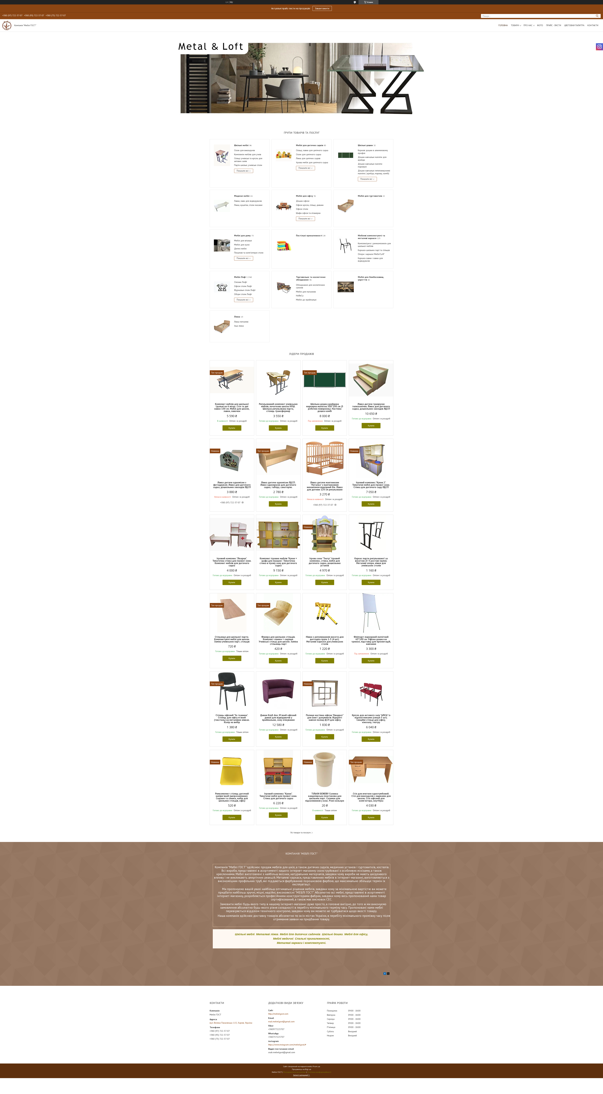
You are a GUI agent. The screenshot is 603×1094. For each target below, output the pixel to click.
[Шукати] (597, 16)
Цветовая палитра (574, 25)
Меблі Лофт (240, 277)
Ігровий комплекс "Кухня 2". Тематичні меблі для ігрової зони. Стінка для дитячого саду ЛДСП (371, 484)
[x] (388, 974)
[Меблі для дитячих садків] (284, 155)
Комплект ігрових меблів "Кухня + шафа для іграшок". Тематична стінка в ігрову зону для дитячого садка (278, 562)
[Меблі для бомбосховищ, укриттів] (346, 287)
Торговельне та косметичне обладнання (311, 278)
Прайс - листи (553, 25)
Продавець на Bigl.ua (301, 1069)
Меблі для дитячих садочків (300, 934)
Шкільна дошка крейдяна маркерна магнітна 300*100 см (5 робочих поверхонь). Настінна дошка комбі (324, 407)
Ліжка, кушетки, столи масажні (248, 205)
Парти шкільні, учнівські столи (248, 165)
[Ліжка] (222, 326)
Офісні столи (302, 209)
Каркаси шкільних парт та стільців (374, 250)
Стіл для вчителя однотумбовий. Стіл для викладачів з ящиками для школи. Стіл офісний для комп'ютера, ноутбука (371, 797)
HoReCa (299, 295)
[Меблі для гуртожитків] (346, 206)
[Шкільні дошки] (346, 155)
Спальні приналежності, (312, 938)
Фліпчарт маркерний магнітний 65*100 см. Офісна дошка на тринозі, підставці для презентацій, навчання (371, 640)
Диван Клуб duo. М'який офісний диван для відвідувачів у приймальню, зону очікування (278, 717)
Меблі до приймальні (306, 299)
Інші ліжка (239, 325)
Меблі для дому (242, 235)
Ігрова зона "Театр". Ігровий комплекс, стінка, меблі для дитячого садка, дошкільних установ (325, 562)
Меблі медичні (283, 938)
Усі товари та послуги (300, 832)
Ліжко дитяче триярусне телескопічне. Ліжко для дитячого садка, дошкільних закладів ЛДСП (371, 406)
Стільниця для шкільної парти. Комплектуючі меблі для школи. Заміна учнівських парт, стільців (232, 639)
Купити (232, 428)
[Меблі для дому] (222, 245)
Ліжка (237, 316)
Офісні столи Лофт (243, 286)
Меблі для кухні (242, 244)
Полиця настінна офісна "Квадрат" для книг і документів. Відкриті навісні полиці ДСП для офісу (325, 717)
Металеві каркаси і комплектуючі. (301, 942)
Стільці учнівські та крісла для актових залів (248, 160)
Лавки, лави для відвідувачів (248, 201)
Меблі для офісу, (356, 934)
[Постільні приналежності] (284, 245)
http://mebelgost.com (278, 1013)
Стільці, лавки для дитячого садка (312, 150)
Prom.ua (316, 1066)
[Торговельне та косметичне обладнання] (284, 287)
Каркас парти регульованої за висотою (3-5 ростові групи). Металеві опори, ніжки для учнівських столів (371, 562)
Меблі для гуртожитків (370, 195)
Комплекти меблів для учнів (247, 154)
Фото (540, 25)
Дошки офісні (302, 201)
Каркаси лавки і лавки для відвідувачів (370, 259)
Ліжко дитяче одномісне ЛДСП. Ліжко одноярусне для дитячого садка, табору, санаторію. (278, 484)
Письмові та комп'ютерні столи (248, 252)
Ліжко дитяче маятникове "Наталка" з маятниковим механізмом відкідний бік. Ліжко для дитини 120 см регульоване (325, 486)
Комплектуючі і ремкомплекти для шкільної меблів (374, 245)
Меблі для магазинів (306, 291)
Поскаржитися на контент (294, 1072)
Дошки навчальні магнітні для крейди (372, 158)
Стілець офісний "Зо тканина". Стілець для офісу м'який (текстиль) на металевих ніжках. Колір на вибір (232, 718)
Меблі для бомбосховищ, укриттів (371, 278)
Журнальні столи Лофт (244, 290)
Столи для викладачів (244, 150)
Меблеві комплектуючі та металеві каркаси (371, 237)
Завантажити (322, 8)
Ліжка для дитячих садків (308, 158)
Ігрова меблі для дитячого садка (312, 162)
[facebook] (384, 974)
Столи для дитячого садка (308, 154)
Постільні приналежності (309, 235)
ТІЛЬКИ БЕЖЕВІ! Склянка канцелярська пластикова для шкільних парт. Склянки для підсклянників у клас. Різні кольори (324, 797)
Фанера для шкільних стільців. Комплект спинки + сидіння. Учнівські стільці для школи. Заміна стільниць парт (278, 640)
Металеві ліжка (267, 934)
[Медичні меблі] (222, 206)
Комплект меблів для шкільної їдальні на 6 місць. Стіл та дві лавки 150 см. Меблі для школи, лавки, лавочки (232, 407)
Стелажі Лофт (240, 282)
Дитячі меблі (240, 248)
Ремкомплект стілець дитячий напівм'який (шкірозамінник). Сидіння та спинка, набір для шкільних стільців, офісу (232, 797)
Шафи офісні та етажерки (308, 213)
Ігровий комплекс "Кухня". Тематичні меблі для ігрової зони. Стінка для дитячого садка (278, 796)
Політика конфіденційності (319, 1072)
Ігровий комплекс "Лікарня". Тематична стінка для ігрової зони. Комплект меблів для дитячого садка (231, 562)
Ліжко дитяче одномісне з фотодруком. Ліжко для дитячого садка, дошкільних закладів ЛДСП (232, 484)
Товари (515, 25)
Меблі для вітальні (243, 240)
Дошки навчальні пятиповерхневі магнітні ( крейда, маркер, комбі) (374, 172)
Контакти (592, 25)
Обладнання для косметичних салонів (310, 286)
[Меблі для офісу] (284, 206)
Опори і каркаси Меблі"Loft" (371, 254)
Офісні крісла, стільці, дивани (309, 205)
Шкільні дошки (365, 145)
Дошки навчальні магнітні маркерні (370, 165)
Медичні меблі (242, 195)
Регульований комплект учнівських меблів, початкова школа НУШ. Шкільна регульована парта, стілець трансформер (278, 407)
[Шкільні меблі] (222, 155)
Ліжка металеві (241, 321)
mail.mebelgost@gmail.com (281, 1021)
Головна (503, 25)
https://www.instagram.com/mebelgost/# (287, 1044)
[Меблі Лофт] (222, 287)
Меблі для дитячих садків (309, 145)
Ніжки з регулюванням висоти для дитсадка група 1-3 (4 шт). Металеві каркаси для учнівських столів (325, 640)
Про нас (528, 25)
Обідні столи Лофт (243, 294)
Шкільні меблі (241, 145)
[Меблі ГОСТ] (6, 25)
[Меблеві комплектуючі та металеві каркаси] (346, 245)
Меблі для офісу (304, 195)
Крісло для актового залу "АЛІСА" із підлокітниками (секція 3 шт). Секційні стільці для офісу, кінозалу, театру (371, 718)
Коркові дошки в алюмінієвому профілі (373, 152)
